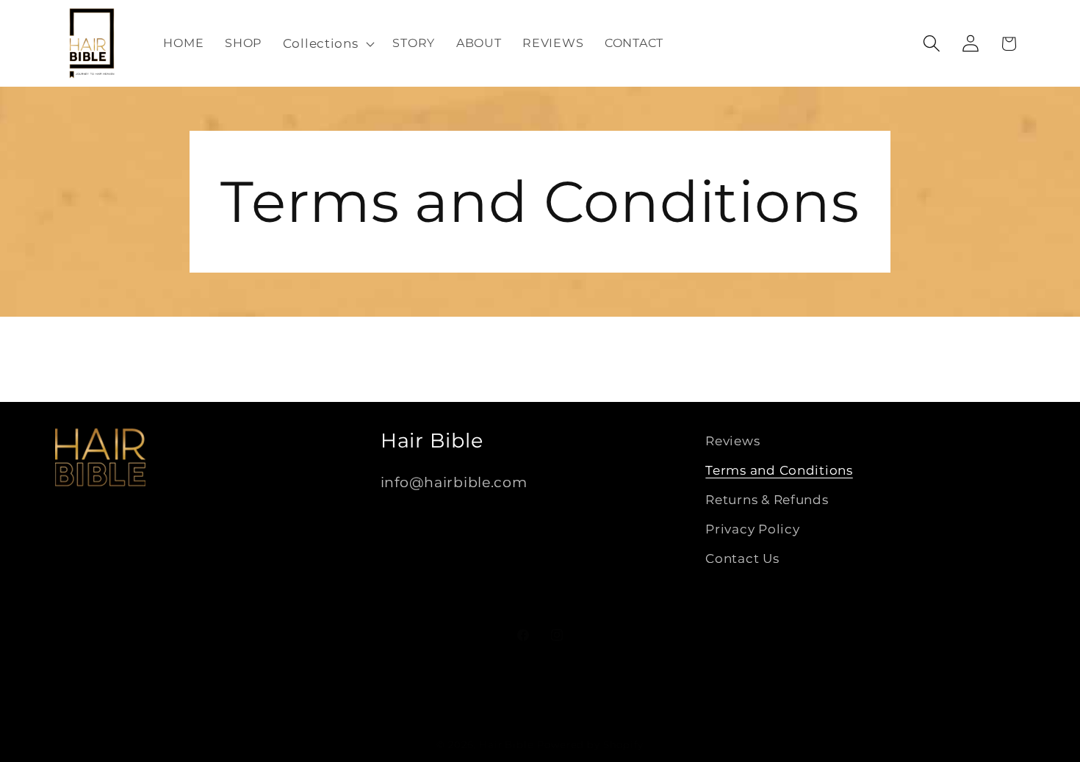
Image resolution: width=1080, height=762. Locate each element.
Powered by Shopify (590, 744)
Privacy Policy (752, 529)
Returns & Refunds (766, 499)
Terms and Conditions (778, 470)
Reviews (732, 441)
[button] (327, 43)
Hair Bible (506, 744)
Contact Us (742, 558)
